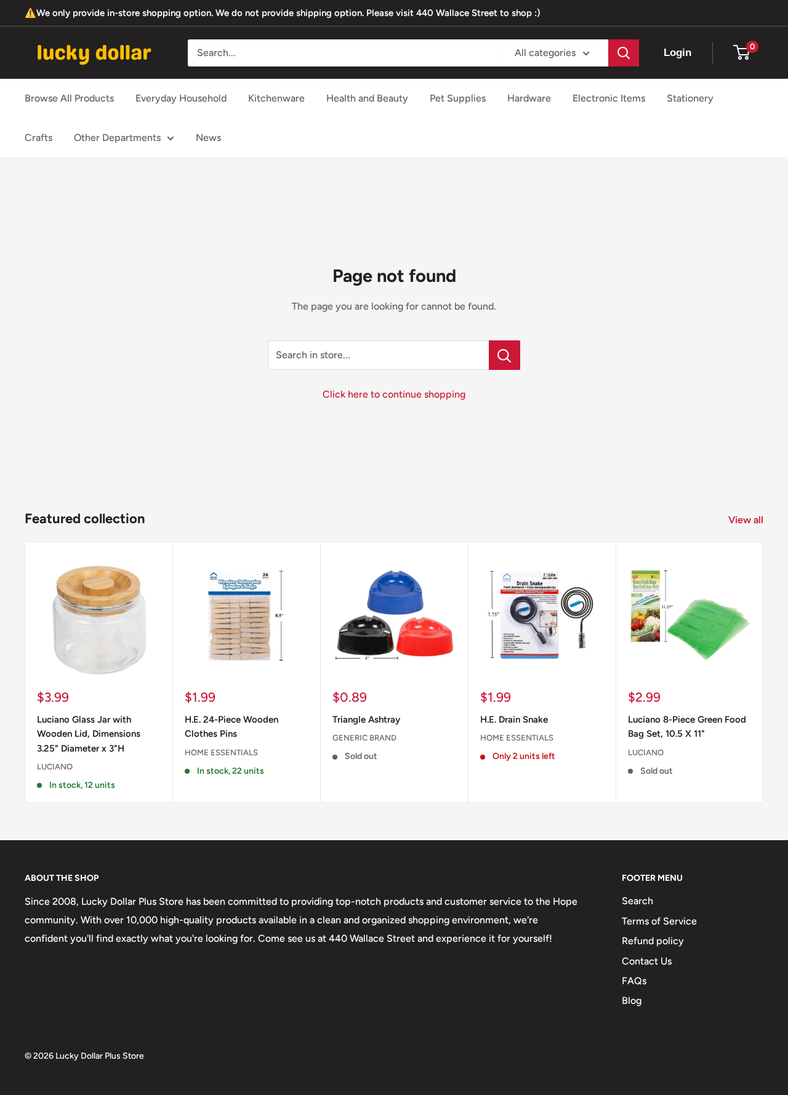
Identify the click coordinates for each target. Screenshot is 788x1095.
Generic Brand (364, 737)
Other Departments (117, 137)
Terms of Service (659, 921)
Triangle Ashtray (366, 719)
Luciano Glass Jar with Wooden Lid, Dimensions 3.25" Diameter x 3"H (88, 734)
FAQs (634, 981)
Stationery (690, 98)
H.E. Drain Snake (514, 719)
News (208, 137)
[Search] (623, 52)
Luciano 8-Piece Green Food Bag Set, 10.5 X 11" (687, 726)
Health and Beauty (367, 98)
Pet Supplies (458, 98)
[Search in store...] (504, 355)
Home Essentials (221, 752)
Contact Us (647, 961)
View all (747, 520)
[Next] (763, 672)
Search (637, 901)
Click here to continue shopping (394, 394)
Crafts (38, 137)
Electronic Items (609, 98)
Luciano (55, 766)
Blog (631, 1000)
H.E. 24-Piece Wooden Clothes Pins (231, 726)
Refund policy (653, 941)
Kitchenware (276, 98)
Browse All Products (69, 98)
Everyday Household (181, 98)
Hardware (529, 98)
